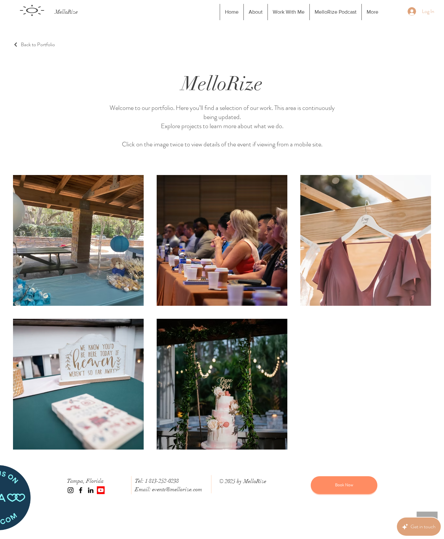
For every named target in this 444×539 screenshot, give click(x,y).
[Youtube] (101, 490)
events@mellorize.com (177, 489)
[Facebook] (81, 490)
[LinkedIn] (91, 490)
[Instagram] (70, 490)
